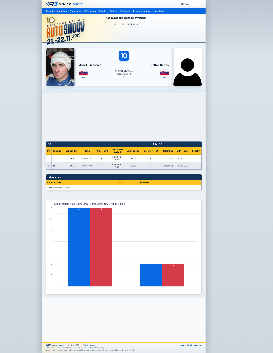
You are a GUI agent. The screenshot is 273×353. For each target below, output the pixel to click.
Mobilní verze (89, 345)
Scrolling (159, 11)
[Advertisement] (219, 49)
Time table (75, 11)
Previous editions (142, 11)
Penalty (103, 11)
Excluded (125, 11)
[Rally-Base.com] (65, 3)
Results (50, 11)
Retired (113, 11)
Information (90, 11)
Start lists (62, 11)
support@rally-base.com (191, 345)
